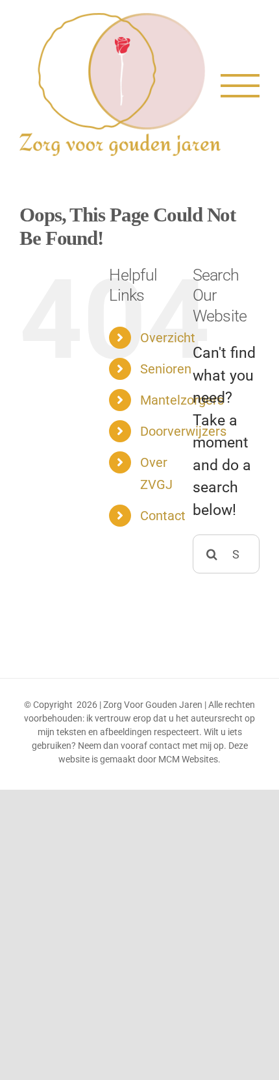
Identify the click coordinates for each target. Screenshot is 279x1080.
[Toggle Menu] (240, 85)
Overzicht (167, 337)
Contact (163, 515)
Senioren (165, 369)
